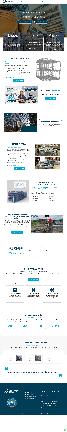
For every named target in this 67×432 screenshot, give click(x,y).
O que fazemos (31, 1)
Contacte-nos (44, 1)
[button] (57, 1)
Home (18, 1)
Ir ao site (12, 49)
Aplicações (38, 1)
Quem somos (23, 1)
